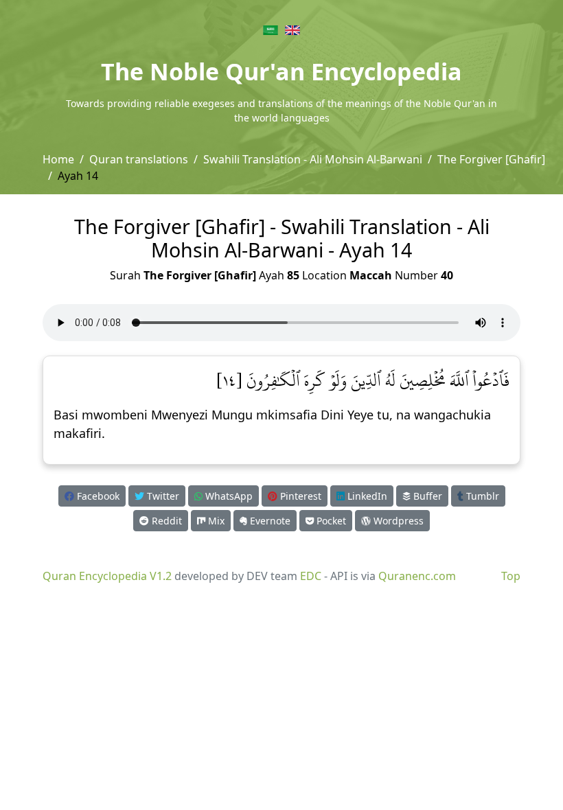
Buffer (426, 495)
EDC (310, 575)
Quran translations (138, 159)
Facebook (96, 495)
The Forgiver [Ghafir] (491, 159)
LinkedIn (366, 495)
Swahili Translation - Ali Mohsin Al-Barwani (312, 159)
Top (510, 575)
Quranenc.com (417, 575)
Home (58, 159)
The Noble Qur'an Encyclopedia (281, 71)
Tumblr (481, 495)
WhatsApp (228, 495)
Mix (215, 520)
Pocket (330, 520)
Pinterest (299, 495)
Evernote (268, 520)
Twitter (161, 495)
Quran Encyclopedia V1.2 (107, 575)
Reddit (165, 520)
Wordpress (397, 520)
